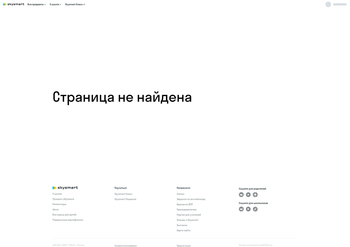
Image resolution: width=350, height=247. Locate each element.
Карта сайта (183, 230)
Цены (55, 209)
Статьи (180, 193)
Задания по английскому (191, 199)
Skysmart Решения (125, 199)
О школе (57, 193)
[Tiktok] (255, 209)
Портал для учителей (189, 214)
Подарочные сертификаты (67, 219)
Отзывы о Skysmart (187, 220)
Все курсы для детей (64, 214)
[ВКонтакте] (241, 194)
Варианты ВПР (185, 204)
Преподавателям (186, 209)
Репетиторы (59, 204)
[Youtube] (248, 194)
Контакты (182, 225)
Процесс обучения (63, 199)
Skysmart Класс (123, 193)
